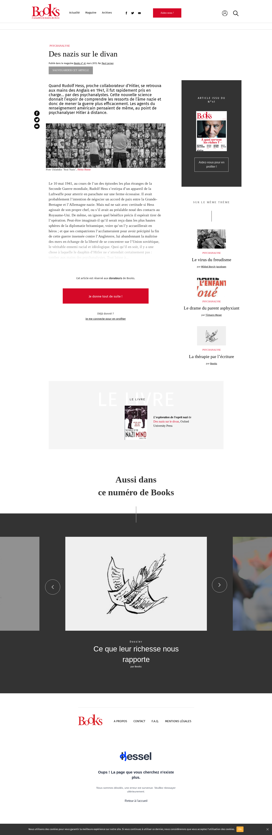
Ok (240, 829)
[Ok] (267, 829)
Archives (107, 12)
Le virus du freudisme (211, 259)
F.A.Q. (155, 721)
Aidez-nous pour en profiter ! (211, 164)
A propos (120, 721)
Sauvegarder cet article (71, 70)
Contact (139, 721)
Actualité (74, 12)
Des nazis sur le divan (166, 421)
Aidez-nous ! (167, 12)
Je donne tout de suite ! (105, 296)
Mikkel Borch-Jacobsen (213, 266)
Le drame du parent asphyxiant (211, 308)
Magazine (90, 12)
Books (213, 363)
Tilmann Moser (214, 315)
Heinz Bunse (84, 169)
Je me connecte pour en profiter (105, 318)
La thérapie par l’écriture (211, 356)
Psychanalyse (60, 45)
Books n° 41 (79, 63)
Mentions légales (178, 721)
